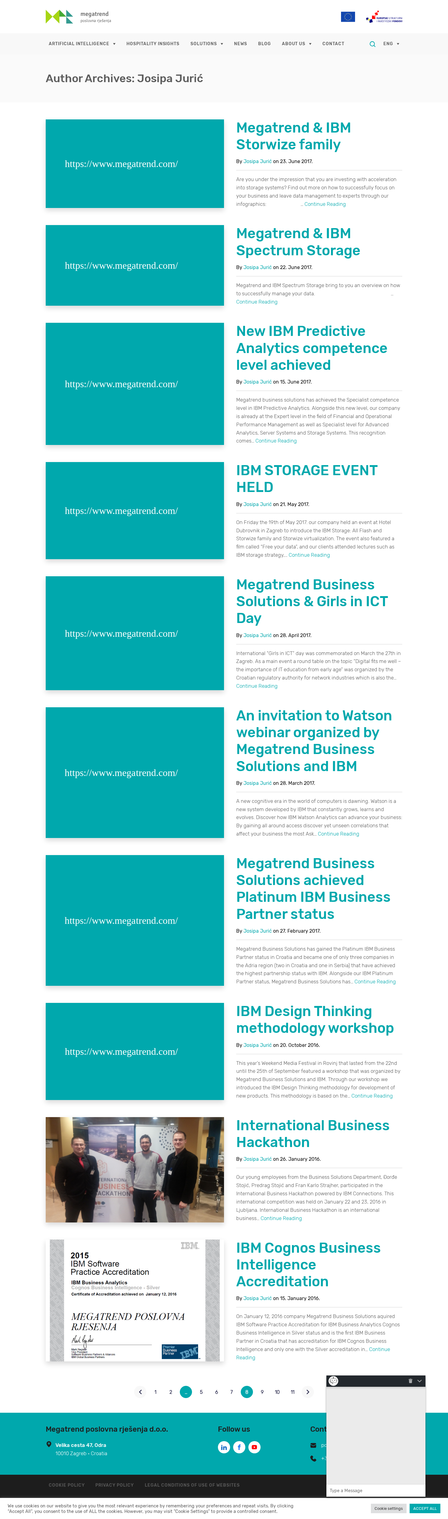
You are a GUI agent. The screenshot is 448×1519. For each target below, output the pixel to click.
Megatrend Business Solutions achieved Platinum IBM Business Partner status (313, 889)
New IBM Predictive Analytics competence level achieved (312, 348)
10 (277, 1392)
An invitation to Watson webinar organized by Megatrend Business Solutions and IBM (314, 741)
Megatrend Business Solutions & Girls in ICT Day (312, 601)
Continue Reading (325, 204)
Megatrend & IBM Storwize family (293, 136)
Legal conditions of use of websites (192, 1485)
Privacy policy (114, 1485)
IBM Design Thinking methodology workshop (315, 1019)
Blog (264, 43)
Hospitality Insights (153, 43)
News (240, 43)
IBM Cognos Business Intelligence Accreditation (308, 1265)
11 (292, 1392)
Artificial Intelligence (79, 43)
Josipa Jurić (258, 161)
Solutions (203, 43)
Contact (333, 43)
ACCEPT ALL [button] (425, 1508)
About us (294, 43)
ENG (388, 43)
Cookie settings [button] (389, 1508)
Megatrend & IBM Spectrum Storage (298, 242)
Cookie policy (66, 1485)
